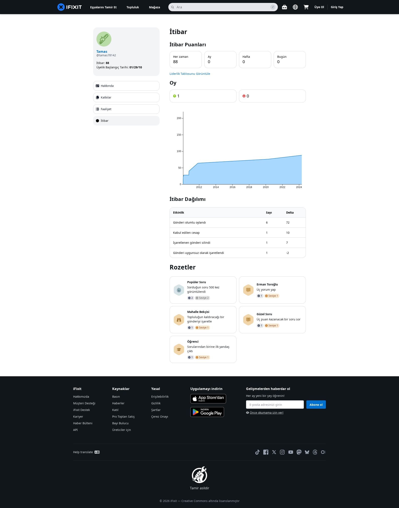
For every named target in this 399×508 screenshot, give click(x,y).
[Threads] (315, 452)
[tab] (126, 86)
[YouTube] (290, 452)
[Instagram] (282, 452)
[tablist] (126, 103)
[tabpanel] (238, 195)
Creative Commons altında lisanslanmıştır (210, 501)
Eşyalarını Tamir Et (103, 7)
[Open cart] (306, 7)
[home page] (69, 7)
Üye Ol (319, 7)
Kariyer (78, 416)
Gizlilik (155, 403)
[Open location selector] (295, 7)
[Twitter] (274, 452)
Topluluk (133, 7)
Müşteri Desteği (84, 403)
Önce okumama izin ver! (266, 413)
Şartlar (156, 410)
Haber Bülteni (82, 423)
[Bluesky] (307, 452)
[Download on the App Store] (208, 399)
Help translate (83, 452)
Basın (116, 397)
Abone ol (316, 405)
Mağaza (154, 7)
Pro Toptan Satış (123, 416)
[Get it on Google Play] (207, 412)
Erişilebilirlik (160, 397)
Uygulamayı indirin (206, 388)
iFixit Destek (81, 410)
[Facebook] (265, 452)
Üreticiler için (121, 430)
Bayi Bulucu (120, 423)
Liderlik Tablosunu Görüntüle (190, 74)
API (75, 430)
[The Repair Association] (323, 452)
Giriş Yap (337, 7)
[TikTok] (257, 452)
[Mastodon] (299, 452)
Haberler (118, 403)
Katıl (115, 410)
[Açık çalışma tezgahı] (284, 7)
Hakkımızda (81, 397)
